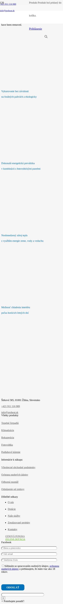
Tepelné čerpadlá (10, 423)
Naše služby (14, 515)
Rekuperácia (7, 437)
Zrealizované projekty (19, 522)
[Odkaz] (14, 21)
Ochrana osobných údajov (14, 474)
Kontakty (12, 529)
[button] (12, 601)
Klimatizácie (7, 430)
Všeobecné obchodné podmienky (18, 467)
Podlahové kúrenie (10, 452)
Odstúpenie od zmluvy (12, 489)
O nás (11, 502)
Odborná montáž (9, 482)
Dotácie (12, 509)
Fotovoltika (7, 444)
